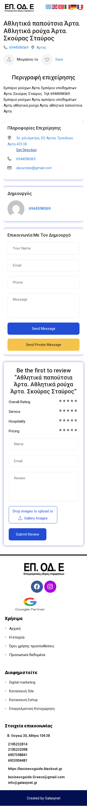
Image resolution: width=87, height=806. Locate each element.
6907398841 (17, 755)
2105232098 (17, 749)
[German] (74, 6)
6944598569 (19, 47)
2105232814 (17, 744)
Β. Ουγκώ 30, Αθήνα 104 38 (28, 736)
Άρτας (41, 47)
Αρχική (15, 628)
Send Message (43, 328)
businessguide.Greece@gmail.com (36, 777)
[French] (80, 6)
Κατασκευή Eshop (23, 700)
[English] (55, 6)
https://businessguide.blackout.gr (35, 769)
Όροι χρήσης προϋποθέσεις (31, 646)
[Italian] (68, 6)
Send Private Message (43, 345)
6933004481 (17, 760)
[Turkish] (61, 6)
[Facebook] (37, 587)
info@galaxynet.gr (22, 783)
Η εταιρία (16, 637)
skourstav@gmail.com (34, 168)
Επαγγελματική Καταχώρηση (32, 708)
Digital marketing (22, 682)
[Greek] (49, 6)
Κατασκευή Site (21, 691)
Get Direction (26, 150)
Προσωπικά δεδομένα (27, 655)
